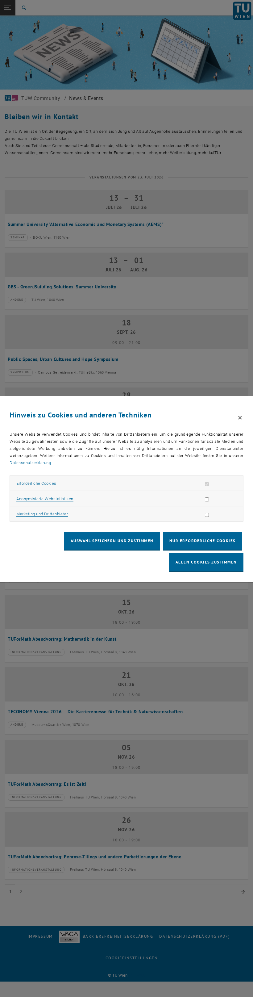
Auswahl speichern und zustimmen (112, 540)
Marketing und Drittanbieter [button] (42, 514)
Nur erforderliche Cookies (202, 540)
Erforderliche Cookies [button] (36, 483)
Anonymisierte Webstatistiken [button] (44, 498)
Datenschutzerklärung (30, 462)
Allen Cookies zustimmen (206, 562)
